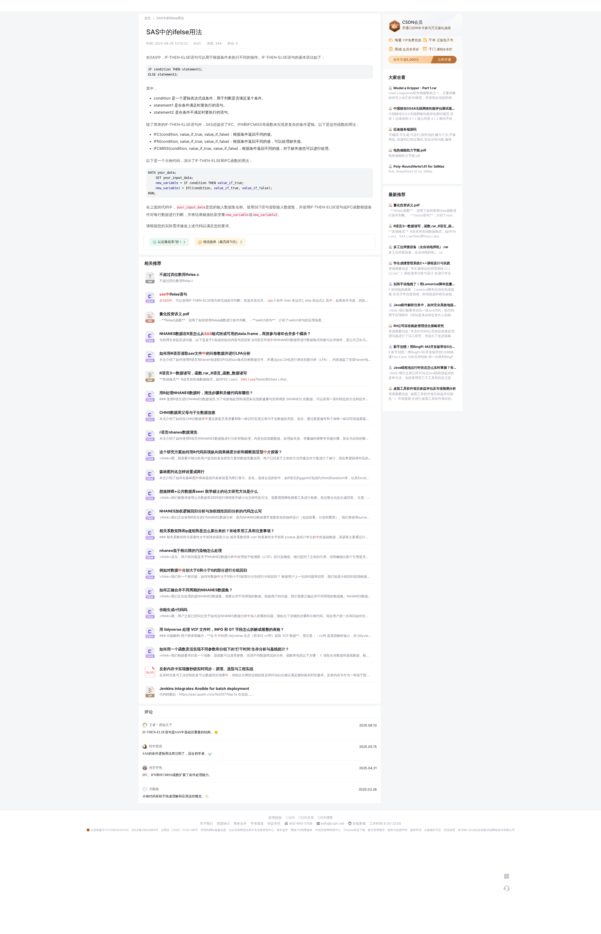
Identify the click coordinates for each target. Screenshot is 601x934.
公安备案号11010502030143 (110, 830)
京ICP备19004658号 (144, 830)
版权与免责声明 (397, 830)
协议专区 (274, 823)
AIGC (197, 43)
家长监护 (282, 830)
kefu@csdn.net (332, 823)
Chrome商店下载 (354, 830)
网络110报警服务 (301, 830)
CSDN (290, 817)
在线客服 (359, 823)
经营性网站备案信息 (213, 830)
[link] (147, 18)
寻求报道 (257, 823)
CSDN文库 (306, 817)
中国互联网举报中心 (328, 830)
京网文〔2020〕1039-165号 (179, 830)
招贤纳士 (223, 823)
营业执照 (449, 830)
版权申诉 (415, 830)
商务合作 (240, 823)
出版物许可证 (432, 830)
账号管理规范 (376, 830)
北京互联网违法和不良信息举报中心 (251, 830)
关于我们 (206, 823)
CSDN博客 (325, 817)
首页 (147, 18)
